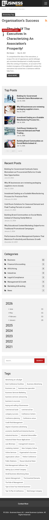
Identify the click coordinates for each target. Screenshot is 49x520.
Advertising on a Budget (13, 380)
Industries (12, 273)
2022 (9, 341)
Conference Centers (28, 414)
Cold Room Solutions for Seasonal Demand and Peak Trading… (28, 130)
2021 (9, 347)
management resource (26, 444)
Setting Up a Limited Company (15, 470)
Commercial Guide (11, 410)
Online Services (10, 452)
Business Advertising (34, 384)
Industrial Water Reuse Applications (17, 440)
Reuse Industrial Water (28, 461)
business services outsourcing (16, 397)
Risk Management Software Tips (16, 465)
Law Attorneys (10, 444)
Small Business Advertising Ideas (17, 474)
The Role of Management (14, 482)
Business (11, 260)
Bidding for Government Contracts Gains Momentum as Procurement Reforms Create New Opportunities (22, 172)
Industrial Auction (11, 435)
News (10, 291)
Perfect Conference (29, 457)
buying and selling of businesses (16, 405)
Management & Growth (12, 30)
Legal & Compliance (16, 277)
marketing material (12, 448)
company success (11, 414)
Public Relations (11, 461)
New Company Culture (29, 448)
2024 (9, 331)
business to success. (12, 401)
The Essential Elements (31, 478)
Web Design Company (34, 491)
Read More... (13, 75)
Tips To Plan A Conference (14, 491)
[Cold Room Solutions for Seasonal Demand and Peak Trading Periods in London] (9, 131)
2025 (9, 325)
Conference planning (12, 418)
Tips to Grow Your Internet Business (17, 487)
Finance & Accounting (16, 264)
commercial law (27, 410)
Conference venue (29, 418)
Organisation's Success (27, 452)
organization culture (12, 457)
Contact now (23, 504)
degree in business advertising (16, 427)
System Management (12, 478)
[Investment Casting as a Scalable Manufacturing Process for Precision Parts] (9, 120)
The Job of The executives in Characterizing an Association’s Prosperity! (20, 38)
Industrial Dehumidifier (29, 435)
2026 (9, 303)
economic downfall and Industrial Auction (19, 431)
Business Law (10, 388)
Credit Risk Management (14, 422)
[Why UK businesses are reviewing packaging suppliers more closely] (9, 110)
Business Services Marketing (15, 392)
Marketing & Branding (16, 286)
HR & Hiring (12, 269)
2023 (9, 336)
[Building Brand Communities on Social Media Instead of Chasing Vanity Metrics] (9, 144)
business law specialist (26, 388)
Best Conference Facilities (14, 384)
